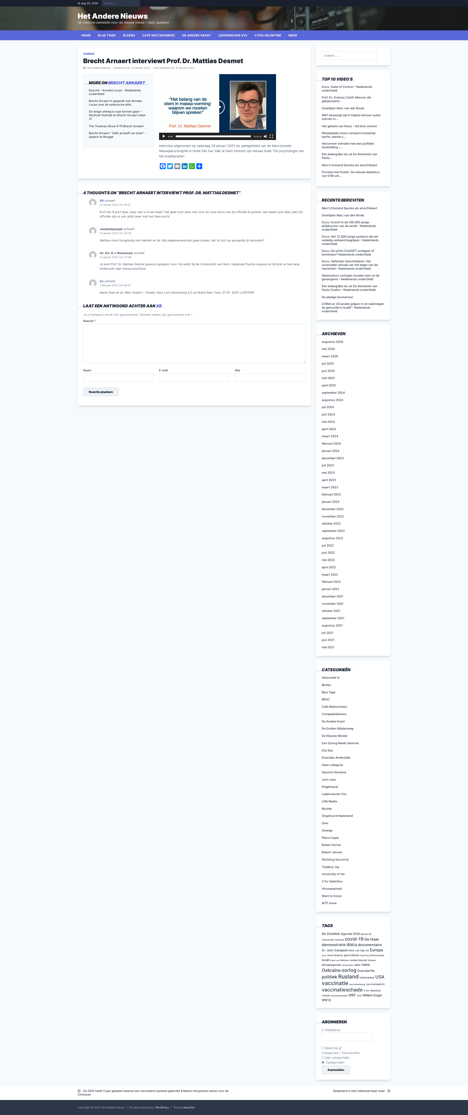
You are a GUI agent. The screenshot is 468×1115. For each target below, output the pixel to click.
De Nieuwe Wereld (334, 736)
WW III (326, 1000)
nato (357, 965)
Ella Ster (327, 750)
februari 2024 (331, 443)
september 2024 (333, 392)
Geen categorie (332, 765)
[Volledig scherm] (271, 136)
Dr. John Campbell (335, 950)
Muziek (327, 808)
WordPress (162, 1107)
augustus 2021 (332, 625)
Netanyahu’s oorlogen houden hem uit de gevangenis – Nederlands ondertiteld (350, 277)
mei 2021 (328, 647)
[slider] (213, 136)
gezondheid (351, 955)
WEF (352, 995)
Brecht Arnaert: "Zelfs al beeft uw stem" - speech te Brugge (117, 135)
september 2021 (333, 618)
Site (237, 370)
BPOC (326, 699)
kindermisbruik (358, 960)
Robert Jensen (332, 852)
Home (86, 35)
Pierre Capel (330, 838)
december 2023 (333, 458)
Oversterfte (366, 971)
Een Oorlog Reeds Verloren (340, 743)
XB (102, 200)
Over (325, 823)
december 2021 (332, 596)
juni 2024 (328, 414)
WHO (359, 996)
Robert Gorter (331, 845)
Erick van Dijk (357, 950)
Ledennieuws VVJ (232, 35)
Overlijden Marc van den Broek (343, 215)
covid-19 (354, 939)
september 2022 (333, 531)
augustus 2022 (332, 538)
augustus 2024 (332, 400)
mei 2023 (328, 472)
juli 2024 (328, 407)
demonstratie (334, 944)
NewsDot (189, 1107)
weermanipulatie (339, 995)
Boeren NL (366, 934)
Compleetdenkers (334, 714)
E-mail (163, 370)
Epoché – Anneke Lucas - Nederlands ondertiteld (115, 92)
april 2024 (329, 429)
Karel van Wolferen (339, 960)
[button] (217, 107)
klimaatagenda (331, 965)
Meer (292, 35)
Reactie (89, 321)
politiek (329, 977)
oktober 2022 (331, 523)
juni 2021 (328, 640)
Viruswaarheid (332, 888)
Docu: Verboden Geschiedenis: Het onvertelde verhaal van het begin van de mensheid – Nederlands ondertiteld (350, 264)
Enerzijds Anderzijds (336, 757)
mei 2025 (328, 378)
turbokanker (367, 977)
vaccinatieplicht (375, 984)
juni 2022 (328, 552)
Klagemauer (330, 786)
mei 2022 (328, 560)
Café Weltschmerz (158, 35)
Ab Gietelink (331, 934)
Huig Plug (364, 955)
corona (339, 939)
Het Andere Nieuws (113, 16)
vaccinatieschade (342, 990)
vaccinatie (335, 983)
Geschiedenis (335, 955)
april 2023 (329, 480)
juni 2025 (328, 371)
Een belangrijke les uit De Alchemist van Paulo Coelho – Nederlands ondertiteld (349, 288)
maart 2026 (330, 356)
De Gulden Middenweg (337, 728)
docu (352, 944)
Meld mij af (332, 1048)
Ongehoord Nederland (337, 816)
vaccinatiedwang (357, 984)
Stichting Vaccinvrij (335, 859)
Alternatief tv (331, 677)
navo (365, 964)
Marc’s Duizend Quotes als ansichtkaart (349, 208)
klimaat (372, 960)
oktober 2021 (331, 611)
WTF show (329, 903)
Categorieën (335, 1062)
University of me (333, 874)
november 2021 (333, 603)
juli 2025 (328, 363)
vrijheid (326, 995)
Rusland (348, 976)
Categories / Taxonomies (341, 1053)
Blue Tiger (107, 35)
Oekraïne (331, 970)
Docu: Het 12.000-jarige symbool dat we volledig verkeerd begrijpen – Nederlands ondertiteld (350, 240)
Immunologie (377, 955)
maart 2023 (330, 487)
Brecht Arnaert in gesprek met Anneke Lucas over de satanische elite (115, 103)
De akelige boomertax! (337, 297)
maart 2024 (330, 436)
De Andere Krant (196, 35)
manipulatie (347, 965)
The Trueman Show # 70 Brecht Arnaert (116, 126)
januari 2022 (330, 589)
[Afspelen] (164, 136)
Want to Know (331, 896)
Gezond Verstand (334, 772)
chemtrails (328, 939)
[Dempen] (265, 136)
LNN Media (329, 801)
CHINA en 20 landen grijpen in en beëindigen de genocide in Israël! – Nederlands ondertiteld (353, 307)
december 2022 (333, 509)
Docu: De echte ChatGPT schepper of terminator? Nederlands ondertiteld (348, 252)
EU (367, 950)
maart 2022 (330, 574)
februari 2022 (331, 581)
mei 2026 (328, 349)
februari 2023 (331, 494)
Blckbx (129, 35)
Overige (88, 53)
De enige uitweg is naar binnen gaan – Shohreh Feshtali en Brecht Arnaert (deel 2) (117, 115)
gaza (324, 955)
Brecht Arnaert (126, 82)
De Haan (372, 939)
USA (379, 977)
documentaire (370, 945)
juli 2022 (328, 545)
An (102, 281)
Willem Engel (372, 995)
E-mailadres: (331, 1030)
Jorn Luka (329, 779)
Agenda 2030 (350, 934)
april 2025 (329, 385)
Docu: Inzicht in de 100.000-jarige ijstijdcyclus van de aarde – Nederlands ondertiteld (349, 225)
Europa (376, 950)
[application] (217, 107)
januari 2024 (330, 451)
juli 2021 (327, 633)
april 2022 (329, 567)
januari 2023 (330, 502)
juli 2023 (328, 465)
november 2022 (333, 516)
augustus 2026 (332, 342)
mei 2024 (328, 422)
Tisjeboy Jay (330, 867)
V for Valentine (267, 35)
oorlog (348, 970)
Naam (87, 370)
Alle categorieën (337, 1058)
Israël (325, 960)
